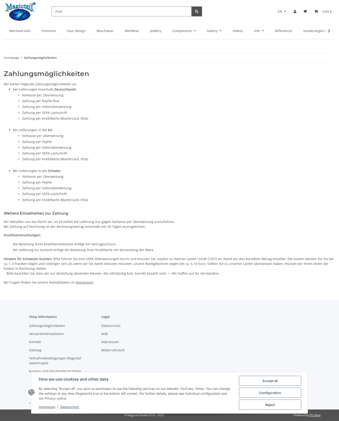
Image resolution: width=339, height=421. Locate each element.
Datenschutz (69, 407)
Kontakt (35, 342)
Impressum (47, 407)
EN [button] (280, 11)
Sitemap (35, 350)
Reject (270, 405)
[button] (295, 11)
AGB (104, 334)
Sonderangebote (316, 31)
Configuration (270, 393)
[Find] (196, 11)
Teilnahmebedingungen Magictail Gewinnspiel (55, 360)
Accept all (270, 381)
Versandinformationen (46, 334)
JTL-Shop (315, 415)
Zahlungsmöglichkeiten (47, 325)
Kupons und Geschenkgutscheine (55, 371)
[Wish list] (305, 11)
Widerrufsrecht (113, 350)
